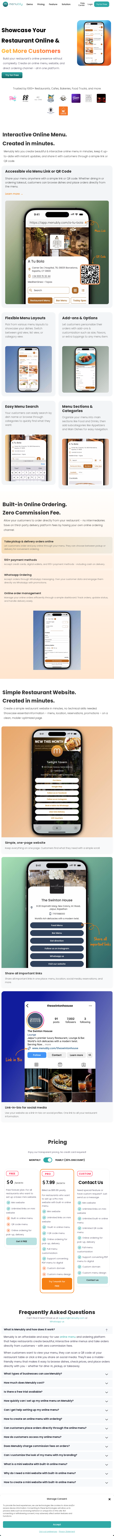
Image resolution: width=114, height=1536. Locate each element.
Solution (66, 4)
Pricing (41, 4)
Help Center (81, 4)
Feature (53, 4)
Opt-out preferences (48, 1531)
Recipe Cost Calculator (13, 16)
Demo (30, 4)
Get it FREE (21, 1241)
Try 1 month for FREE (57, 1283)
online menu (68, 1337)
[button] (109, 1498)
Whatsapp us (57, 1321)
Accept (57, 1524)
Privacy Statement (67, 1531)
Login (90, 4)
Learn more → (14, 194)
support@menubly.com (72, 1318)
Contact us (92, 1280)
